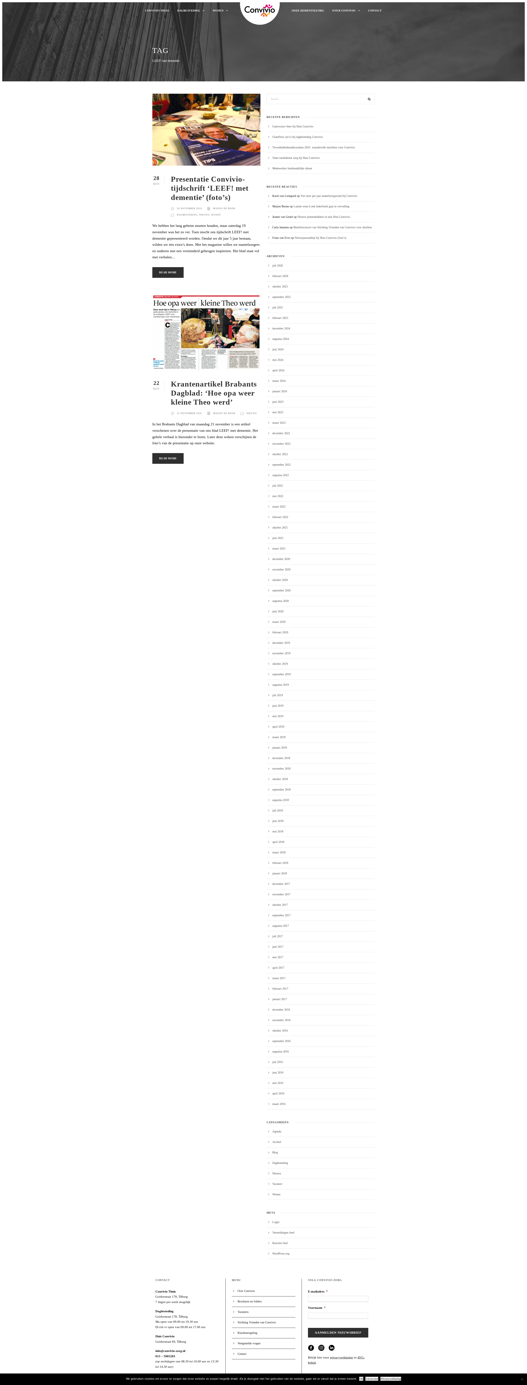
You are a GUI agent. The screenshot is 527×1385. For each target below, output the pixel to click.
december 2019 (281, 642)
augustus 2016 (280, 1051)
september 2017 (281, 915)
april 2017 (278, 967)
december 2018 (281, 758)
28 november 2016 (189, 208)
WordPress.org (280, 1253)
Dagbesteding (188, 10)
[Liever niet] (522, 1379)
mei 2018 (277, 831)
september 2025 (281, 297)
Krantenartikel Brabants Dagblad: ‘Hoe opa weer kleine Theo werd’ (214, 393)
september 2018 (281, 789)
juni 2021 (277, 538)
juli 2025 (277, 307)
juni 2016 (277, 1072)
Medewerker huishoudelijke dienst (292, 168)
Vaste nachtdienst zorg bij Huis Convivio (296, 157)
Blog (275, 1152)
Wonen (218, 10)
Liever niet (372, 1378)
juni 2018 (277, 821)
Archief (276, 1142)
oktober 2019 (280, 663)
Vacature (277, 1183)
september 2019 (281, 674)
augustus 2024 (280, 338)
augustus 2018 (280, 800)
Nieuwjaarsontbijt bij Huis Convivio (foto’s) (320, 237)
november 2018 (281, 768)
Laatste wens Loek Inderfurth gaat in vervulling (321, 206)
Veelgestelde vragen (249, 1343)
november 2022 (281, 443)
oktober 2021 (280, 527)
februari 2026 (280, 276)
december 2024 (281, 328)
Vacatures (243, 1311)
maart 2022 (279, 506)
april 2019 (278, 726)
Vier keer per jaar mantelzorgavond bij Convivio (329, 195)
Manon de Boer (224, 208)
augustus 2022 (280, 475)
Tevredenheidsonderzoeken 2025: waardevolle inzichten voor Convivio (313, 147)
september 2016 (281, 1041)
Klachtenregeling (247, 1332)
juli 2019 (277, 695)
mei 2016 (277, 1083)
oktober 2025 (280, 286)
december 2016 (281, 1009)
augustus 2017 (280, 925)
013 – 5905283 (165, 1356)
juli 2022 (277, 485)
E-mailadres (318, 1291)
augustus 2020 (280, 600)
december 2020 (281, 559)
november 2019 (281, 653)
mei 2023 (277, 412)
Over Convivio (344, 10)
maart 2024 (279, 380)
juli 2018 (277, 810)
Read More (168, 272)
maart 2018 (279, 852)
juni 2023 (277, 401)
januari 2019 (279, 747)
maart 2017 (279, 978)
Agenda (276, 1131)
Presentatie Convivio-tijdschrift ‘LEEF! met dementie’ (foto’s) (209, 188)
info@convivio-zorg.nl (170, 1351)
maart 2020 (279, 621)
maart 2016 (279, 1104)
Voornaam (317, 1307)
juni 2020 (277, 611)
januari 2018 (279, 873)
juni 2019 (277, 705)
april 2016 (278, 1093)
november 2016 (281, 1020)
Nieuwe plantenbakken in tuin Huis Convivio (323, 216)
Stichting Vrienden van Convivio (257, 1322)
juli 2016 (277, 1062)
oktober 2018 (280, 779)
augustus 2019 (280, 684)
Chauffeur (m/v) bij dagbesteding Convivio (297, 136)
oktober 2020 (280, 580)
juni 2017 (277, 946)
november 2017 (281, 894)
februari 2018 (280, 862)
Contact (375, 10)
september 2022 (281, 464)
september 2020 (281, 590)
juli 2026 (277, 265)
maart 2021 (279, 548)
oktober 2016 (280, 1030)
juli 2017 (277, 936)
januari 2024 (279, 391)
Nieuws (204, 215)
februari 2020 (280, 632)
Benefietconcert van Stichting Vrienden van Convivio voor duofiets (332, 227)
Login (275, 1222)
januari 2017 (279, 999)
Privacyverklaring (391, 1378)
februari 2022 (280, 517)
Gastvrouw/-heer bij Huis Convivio (292, 126)
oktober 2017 (280, 904)
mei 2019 (277, 716)
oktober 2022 (280, 454)
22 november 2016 (189, 413)
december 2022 (281, 433)
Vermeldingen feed (283, 1232)
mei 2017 (277, 957)
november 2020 (281, 569)
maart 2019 (279, 737)
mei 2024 (277, 359)
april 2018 (278, 842)
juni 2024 (277, 349)
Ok (361, 1378)
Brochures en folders (250, 1301)
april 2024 (278, 370)
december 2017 (281, 883)
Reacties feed (280, 1243)
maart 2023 (279, 422)
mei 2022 (277, 496)
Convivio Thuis (157, 10)
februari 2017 (280, 988)
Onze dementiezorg (308, 10)
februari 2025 (280, 318)
